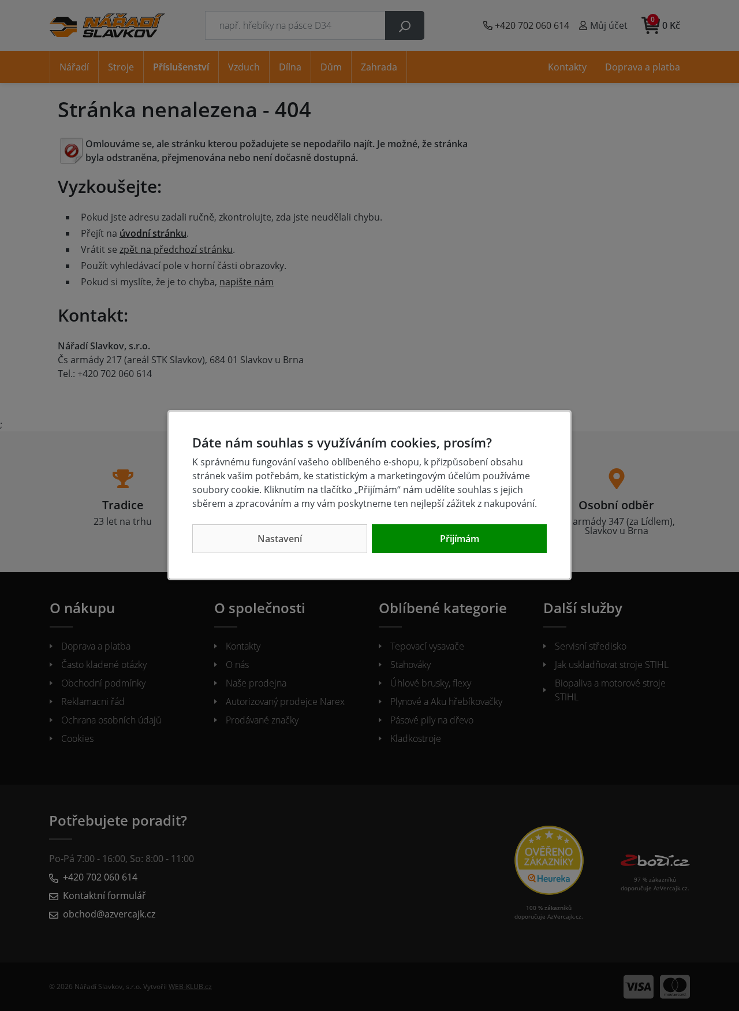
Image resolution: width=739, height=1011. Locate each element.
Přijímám (459, 538)
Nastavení (279, 538)
